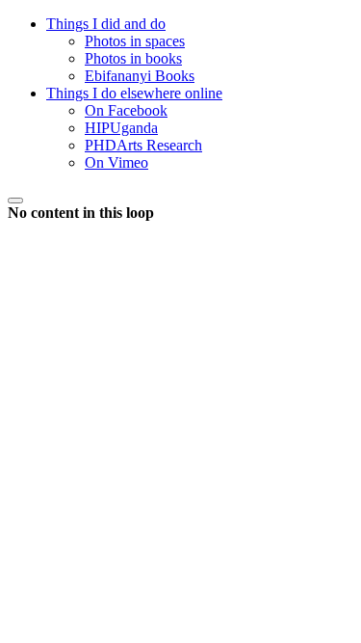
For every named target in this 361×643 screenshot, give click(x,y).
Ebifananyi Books (139, 75)
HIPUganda (121, 128)
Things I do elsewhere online (134, 93)
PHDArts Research (143, 145)
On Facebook (126, 110)
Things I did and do (106, 23)
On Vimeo (116, 162)
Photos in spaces (135, 41)
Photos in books (133, 58)
